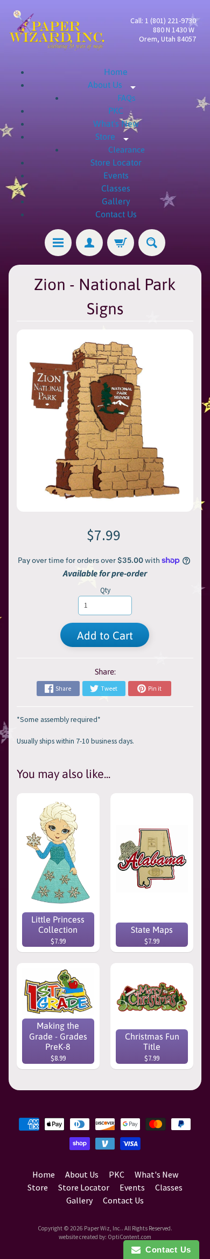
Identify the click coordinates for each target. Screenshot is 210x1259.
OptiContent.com (129, 1237)
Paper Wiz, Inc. (103, 1228)
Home (116, 72)
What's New (116, 123)
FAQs (126, 97)
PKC (115, 110)
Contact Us (116, 214)
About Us (116, 85)
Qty (105, 590)
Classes (115, 188)
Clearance (126, 149)
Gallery (116, 201)
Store (116, 136)
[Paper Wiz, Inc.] (57, 30)
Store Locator (116, 162)
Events (116, 175)
